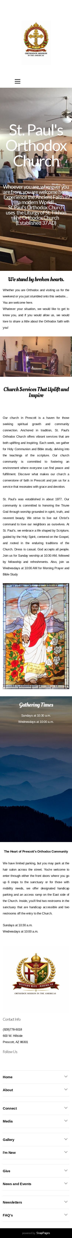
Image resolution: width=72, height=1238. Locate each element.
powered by (36, 1233)
